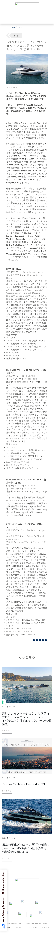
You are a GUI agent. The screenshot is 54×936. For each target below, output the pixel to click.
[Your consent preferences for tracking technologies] (3, 702)
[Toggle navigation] (48, 18)
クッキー (18, 927)
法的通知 (7, 927)
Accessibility (32, 927)
